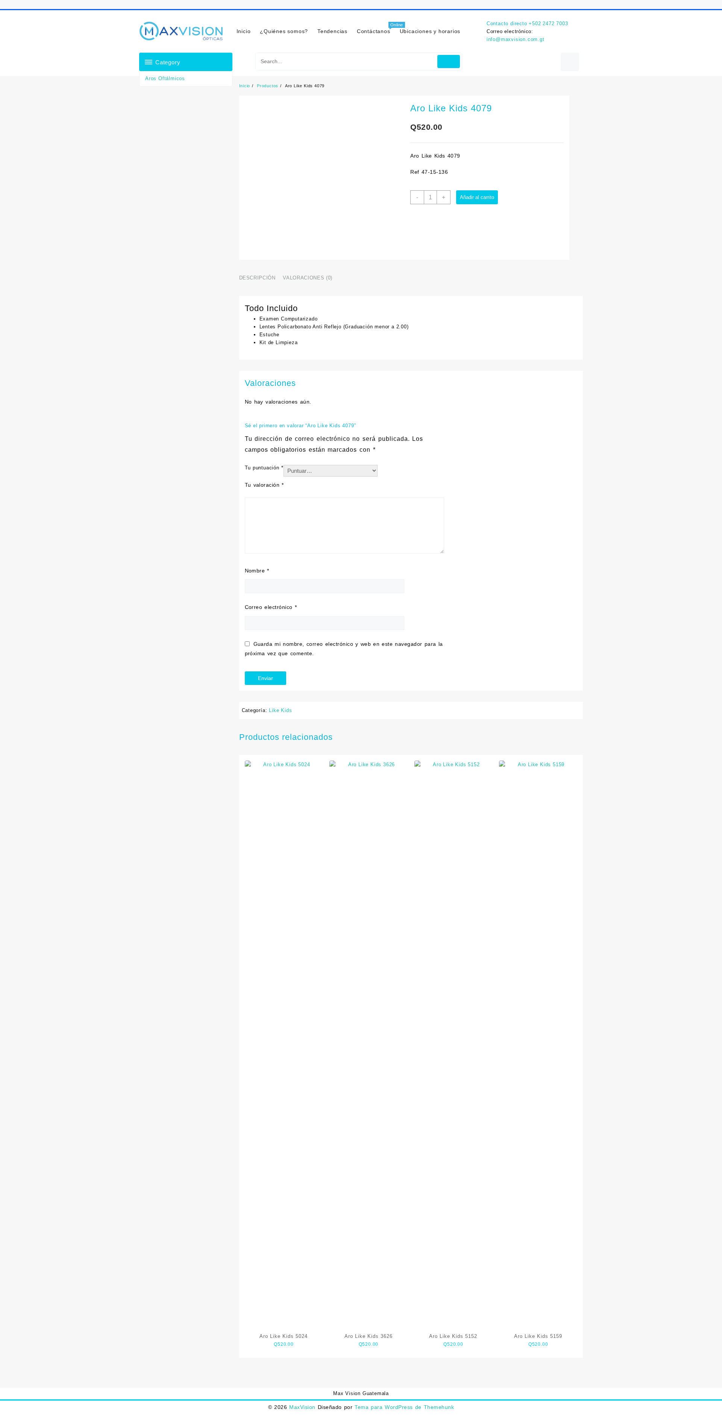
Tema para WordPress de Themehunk (404, 1407)
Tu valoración (264, 485)
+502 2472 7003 (548, 23)
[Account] (570, 62)
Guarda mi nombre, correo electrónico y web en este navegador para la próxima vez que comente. (344, 648)
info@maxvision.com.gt (516, 39)
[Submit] (448, 61)
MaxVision (302, 1407)
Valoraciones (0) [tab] (307, 278)
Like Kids (280, 710)
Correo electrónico (271, 607)
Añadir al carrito (477, 197)
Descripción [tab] (257, 278)
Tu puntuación (264, 468)
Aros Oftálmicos (165, 78)
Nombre (257, 571)
